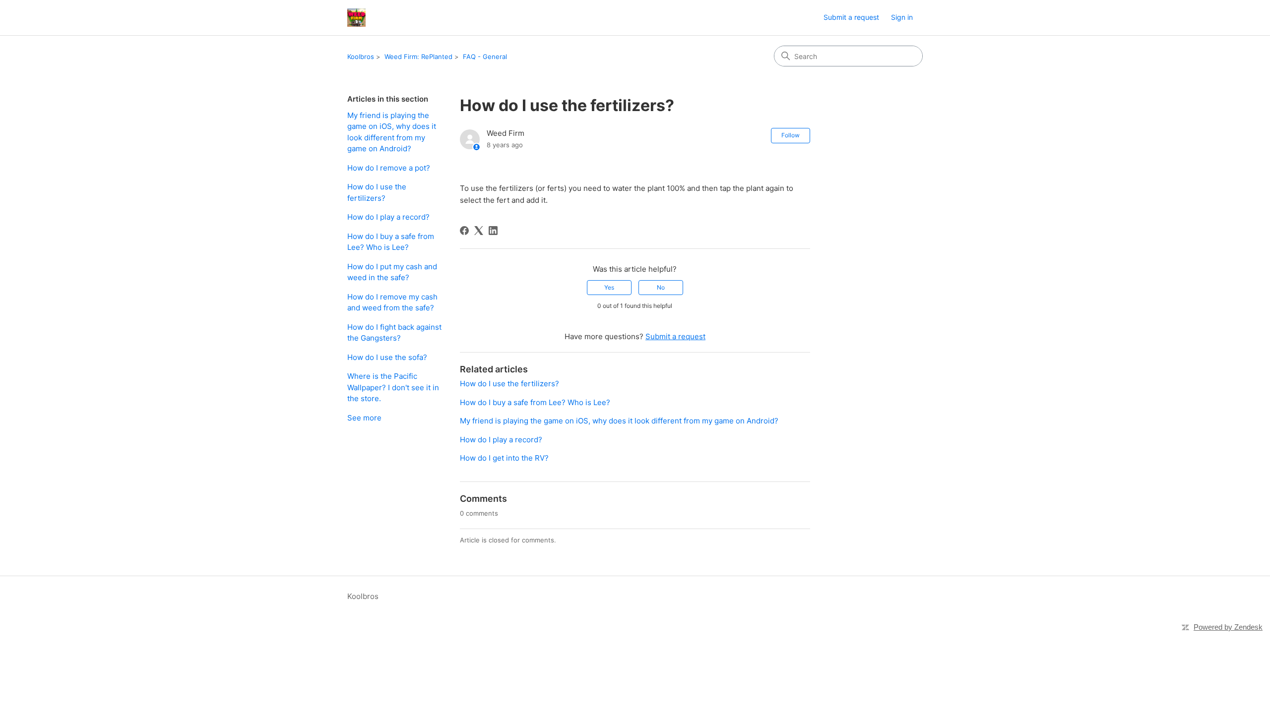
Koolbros (360, 56)
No (661, 287)
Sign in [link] (902, 17)
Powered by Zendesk (1228, 627)
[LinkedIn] (493, 230)
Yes (609, 287)
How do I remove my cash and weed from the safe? (392, 302)
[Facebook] (464, 230)
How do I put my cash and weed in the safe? (392, 272)
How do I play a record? (388, 217)
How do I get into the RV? (504, 458)
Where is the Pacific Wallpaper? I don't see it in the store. (393, 387)
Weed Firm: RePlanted (418, 56)
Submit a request (851, 17)
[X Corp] (478, 230)
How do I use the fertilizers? (376, 192)
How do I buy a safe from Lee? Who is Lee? (390, 242)
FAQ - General (485, 56)
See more (364, 417)
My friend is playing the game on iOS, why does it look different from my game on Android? (391, 132)
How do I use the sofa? (387, 357)
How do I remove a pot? (388, 168)
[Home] (356, 17)
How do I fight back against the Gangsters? (394, 332)
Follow (790, 135)
